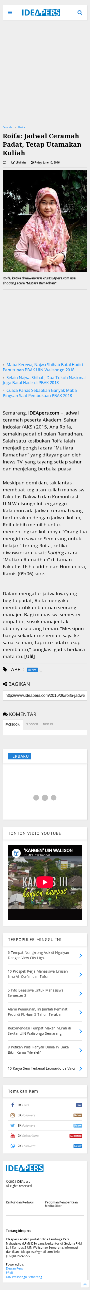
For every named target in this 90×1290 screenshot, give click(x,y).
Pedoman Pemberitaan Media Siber (61, 1204)
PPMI (9, 1273)
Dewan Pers (14, 1268)
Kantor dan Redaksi (20, 1202)
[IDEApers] (41, 13)
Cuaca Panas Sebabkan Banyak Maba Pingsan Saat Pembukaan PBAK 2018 (40, 393)
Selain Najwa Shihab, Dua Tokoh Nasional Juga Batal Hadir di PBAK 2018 (44, 380)
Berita (21, 127)
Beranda (7, 127)
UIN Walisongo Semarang (24, 1277)
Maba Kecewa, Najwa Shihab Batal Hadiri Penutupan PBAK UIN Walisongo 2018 (43, 367)
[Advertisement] (45, 72)
